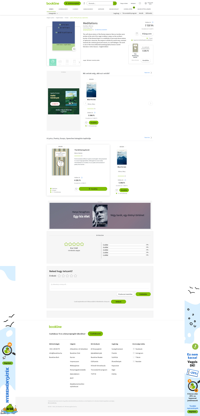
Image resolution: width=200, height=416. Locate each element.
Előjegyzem (147, 33)
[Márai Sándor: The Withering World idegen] (60, 162)
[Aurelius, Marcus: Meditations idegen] (63, 35)
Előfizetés (149, 13)
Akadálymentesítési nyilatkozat (77, 385)
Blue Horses (91, 99)
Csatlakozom (95, 333)
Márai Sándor (78, 153)
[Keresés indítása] (115, 3)
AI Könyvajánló (73, 3)
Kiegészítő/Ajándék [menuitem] (144, 9)
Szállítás (115, 357)
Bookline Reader (97, 357)
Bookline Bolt (54, 357)
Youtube (138, 361)
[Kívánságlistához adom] (137, 33)
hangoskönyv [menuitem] (88, 9)
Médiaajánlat (74, 366)
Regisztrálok (124, 3)
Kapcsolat (115, 366)
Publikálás (143, 294)
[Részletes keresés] (84, 3)
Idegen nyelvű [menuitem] (114, 9)
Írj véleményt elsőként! (101, 29)
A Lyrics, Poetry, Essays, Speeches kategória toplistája (69, 138)
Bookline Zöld (75, 353)
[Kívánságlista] (140, 3)
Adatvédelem (74, 374)
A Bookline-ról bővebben (79, 349)
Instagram (139, 353)
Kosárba (146, 60)
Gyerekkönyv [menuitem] (63, 9)
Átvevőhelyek (116, 361)
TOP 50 (93, 374)
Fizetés (114, 353)
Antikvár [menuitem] (101, 9)
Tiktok (138, 357)
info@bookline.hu (55, 353)
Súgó (113, 370)
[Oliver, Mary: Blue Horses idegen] (91, 89)
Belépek (133, 3)
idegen (91, 79)
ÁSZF (72, 378)
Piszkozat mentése (125, 294)
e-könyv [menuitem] (75, 9)
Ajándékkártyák (96, 353)
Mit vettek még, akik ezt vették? (96, 73)
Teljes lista (147, 72)
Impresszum (74, 361)
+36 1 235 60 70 (54, 349)
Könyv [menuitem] (51, 9)
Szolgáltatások (117, 349)
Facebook (139, 349)
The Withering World (81, 150)
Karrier (72, 357)
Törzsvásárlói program (129, 13)
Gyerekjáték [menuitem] (129, 8)
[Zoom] (74, 49)
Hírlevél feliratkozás (98, 366)
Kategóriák (52, 13)
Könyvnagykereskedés (78, 370)
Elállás (114, 374)
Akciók (141, 13)
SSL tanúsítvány (52, 403)
